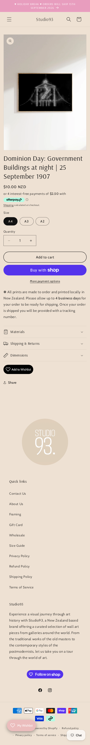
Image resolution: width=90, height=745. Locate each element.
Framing (15, 514)
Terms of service (46, 735)
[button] (9, 19)
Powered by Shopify (45, 728)
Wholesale (17, 535)
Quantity (9, 231)
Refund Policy (19, 566)
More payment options (45, 281)
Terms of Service (21, 587)
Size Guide (17, 545)
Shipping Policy (20, 577)
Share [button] (12, 382)
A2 (42, 221)
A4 (10, 221)
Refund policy (70, 728)
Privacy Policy (19, 556)
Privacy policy (23, 735)
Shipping (8, 205)
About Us (16, 504)
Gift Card (16, 525)
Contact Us (17, 493)
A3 (26, 221)
